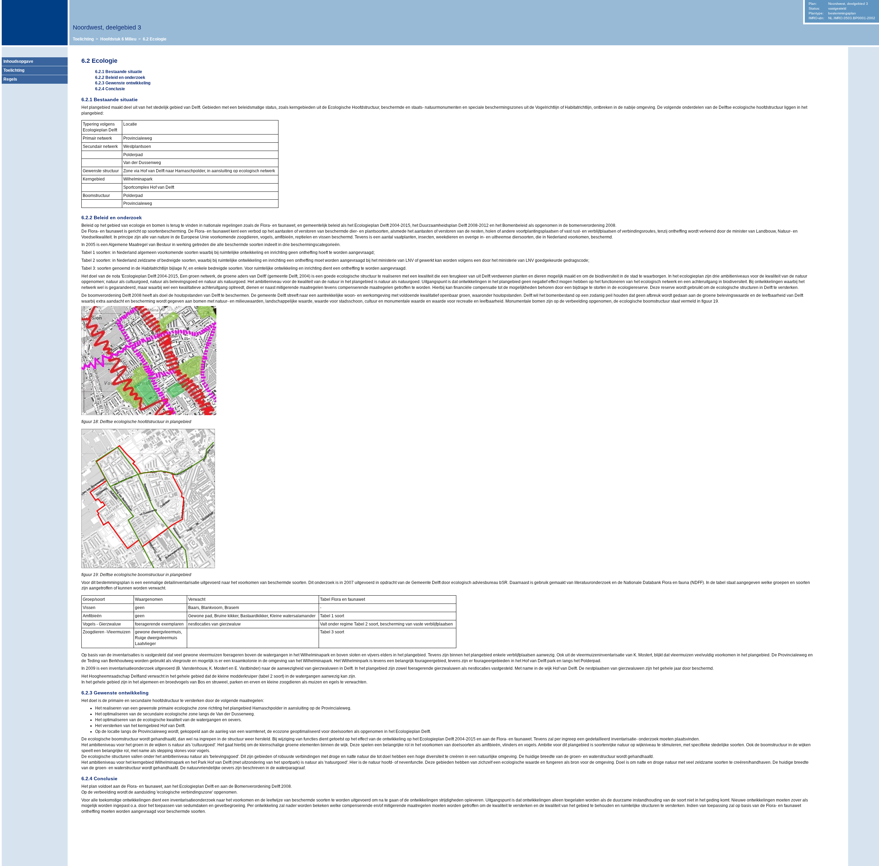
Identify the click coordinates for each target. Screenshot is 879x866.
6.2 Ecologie (155, 39)
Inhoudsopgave (18, 61)
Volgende (863, 82)
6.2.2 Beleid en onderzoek (120, 77)
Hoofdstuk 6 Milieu (118, 39)
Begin (863, 61)
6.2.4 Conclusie (110, 88)
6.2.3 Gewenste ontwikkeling (122, 83)
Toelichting (83, 39)
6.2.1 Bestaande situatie (118, 71)
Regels (10, 79)
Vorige (863, 72)
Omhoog (863, 92)
